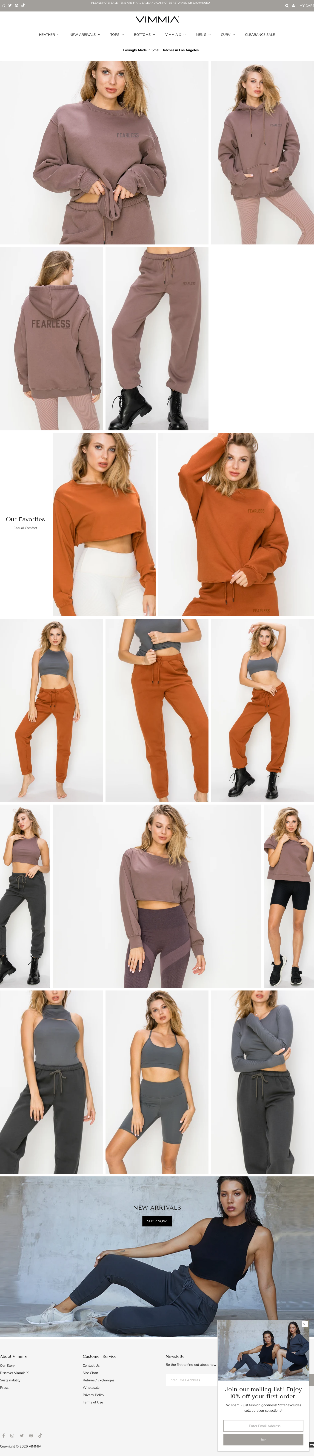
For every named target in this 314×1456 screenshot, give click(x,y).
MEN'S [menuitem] (201, 34)
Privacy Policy (93, 1395)
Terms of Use (93, 1402)
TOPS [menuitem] (114, 34)
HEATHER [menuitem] (47, 34)
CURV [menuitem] (225, 34)
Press (4, 1387)
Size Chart (90, 1373)
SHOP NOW (157, 1221)
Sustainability (10, 1380)
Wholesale (91, 1387)
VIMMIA (35, 1446)
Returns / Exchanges (98, 1380)
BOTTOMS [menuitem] (142, 34)
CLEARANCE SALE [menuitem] (260, 34)
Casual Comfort (25, 528)
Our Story (7, 1365)
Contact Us (91, 1365)
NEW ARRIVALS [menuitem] (83, 34)
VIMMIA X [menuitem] (173, 34)
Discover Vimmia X (14, 1373)
